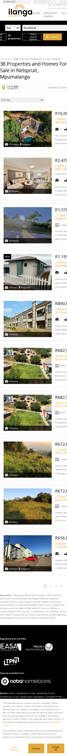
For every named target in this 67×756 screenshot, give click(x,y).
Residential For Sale (26, 693)
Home (11, 693)
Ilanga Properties (21, 59)
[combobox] (20, 100)
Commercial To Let (9, 696)
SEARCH (55, 36)
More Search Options (33, 36)
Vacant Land (25, 696)
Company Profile (54, 696)
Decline (36, 748)
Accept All (55, 748)
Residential (36, 59)
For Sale (47, 59)
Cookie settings (14, 748)
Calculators (39, 696)
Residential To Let (45, 693)
